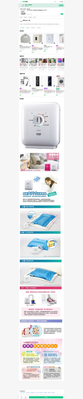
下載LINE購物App (23, 392)
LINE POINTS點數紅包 (39, 392)
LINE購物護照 (32, 392)
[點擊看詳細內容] (25, 38)
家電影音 (25, 17)
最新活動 (27, 392)
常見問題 (49, 392)
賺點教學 (45, 392)
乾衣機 (34, 17)
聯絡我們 (53, 392)
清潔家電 (30, 17)
